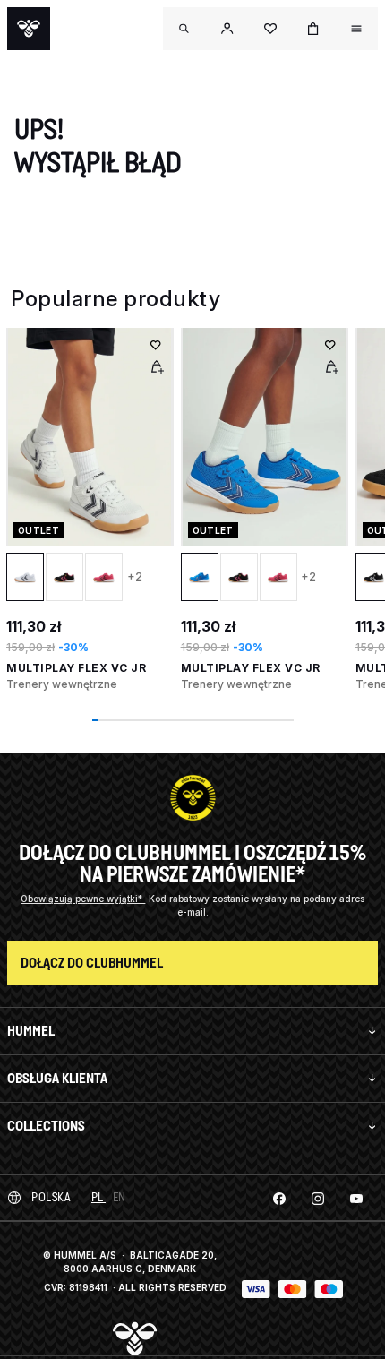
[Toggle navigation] (184, 28)
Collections (46, 1125)
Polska (50, 1197)
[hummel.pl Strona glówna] (28, 28)
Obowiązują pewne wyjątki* (83, 898)
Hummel (31, 1030)
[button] (227, 28)
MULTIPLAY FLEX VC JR (76, 668)
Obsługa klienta (57, 1078)
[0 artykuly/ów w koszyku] (313, 28)
